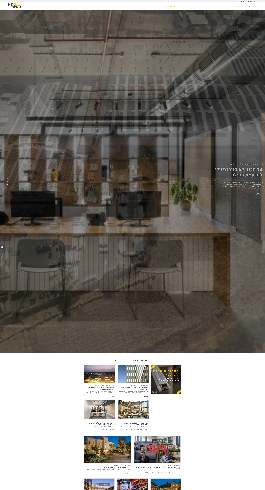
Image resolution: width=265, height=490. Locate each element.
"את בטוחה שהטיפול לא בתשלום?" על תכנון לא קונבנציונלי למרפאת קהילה (101, 423)
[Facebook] (241, 1)
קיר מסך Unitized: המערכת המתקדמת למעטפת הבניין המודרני (134, 388)
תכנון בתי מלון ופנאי (126, 465)
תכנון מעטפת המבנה (143, 385)
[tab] (7, 178)
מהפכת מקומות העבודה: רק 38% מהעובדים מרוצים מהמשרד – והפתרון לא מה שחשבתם (158, 468)
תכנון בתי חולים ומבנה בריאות (108, 385)
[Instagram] (243, 1)
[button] (2, 247)
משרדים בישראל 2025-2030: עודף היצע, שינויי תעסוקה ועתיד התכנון (135, 423)
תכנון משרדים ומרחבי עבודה (142, 421)
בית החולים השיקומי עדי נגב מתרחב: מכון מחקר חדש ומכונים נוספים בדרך (101, 388)
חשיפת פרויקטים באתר (170, 6)
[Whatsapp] (238, 1)
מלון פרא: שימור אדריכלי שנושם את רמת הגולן (117, 467)
